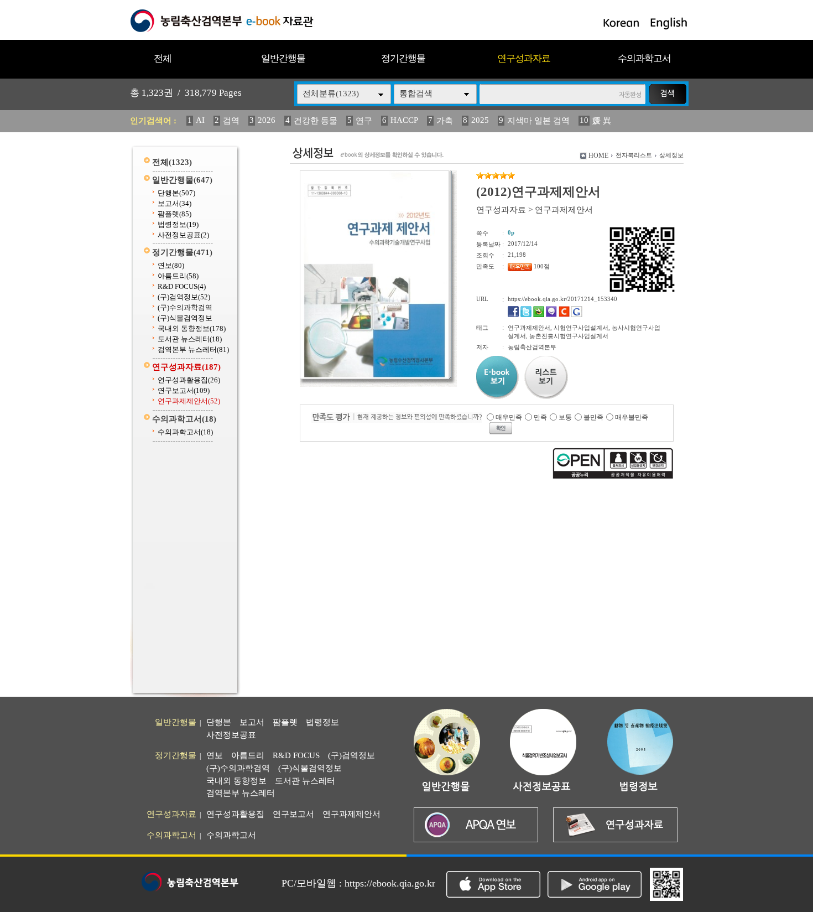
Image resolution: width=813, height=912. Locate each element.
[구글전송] (576, 315)
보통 (565, 417)
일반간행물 (283, 58)
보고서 (174, 203)
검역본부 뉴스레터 (193, 349)
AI (200, 120)
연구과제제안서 (189, 401)
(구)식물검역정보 (185, 318)
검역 (231, 120)
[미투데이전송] (551, 315)
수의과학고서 (644, 58)
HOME (598, 155)
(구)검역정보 (184, 297)
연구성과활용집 (189, 380)
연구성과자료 (523, 58)
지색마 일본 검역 (538, 120)
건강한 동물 (315, 120)
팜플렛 (174, 214)
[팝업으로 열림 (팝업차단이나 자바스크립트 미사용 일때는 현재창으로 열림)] (374, 377)
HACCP (404, 120)
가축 (444, 120)
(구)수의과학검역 (185, 307)
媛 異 (601, 120)
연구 (364, 120)
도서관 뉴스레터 (190, 339)
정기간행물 (403, 58)
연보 (171, 265)
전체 (162, 58)
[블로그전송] (538, 315)
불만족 (593, 417)
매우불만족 (631, 417)
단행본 (176, 193)
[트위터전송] (525, 315)
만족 (540, 417)
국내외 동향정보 (192, 328)
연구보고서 (184, 390)
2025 (480, 120)
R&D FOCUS (182, 286)
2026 (266, 120)
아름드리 (178, 276)
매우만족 (509, 417)
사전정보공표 (183, 235)
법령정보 (178, 224)
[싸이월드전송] (564, 315)
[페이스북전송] (513, 315)
